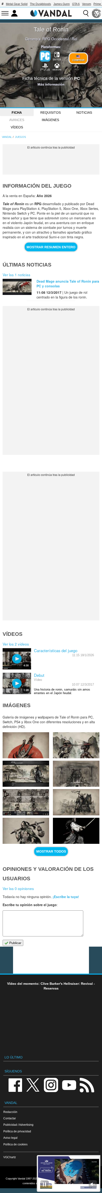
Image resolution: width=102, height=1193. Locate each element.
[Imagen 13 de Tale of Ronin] (76, 745)
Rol (74, 38)
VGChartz (9, 1157)
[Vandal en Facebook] (15, 1084)
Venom (86, 4)
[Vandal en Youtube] (69, 1084)
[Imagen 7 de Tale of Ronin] (76, 831)
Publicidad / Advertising (18, 1124)
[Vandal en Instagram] (51, 1084)
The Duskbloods (40, 4)
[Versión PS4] (45, 66)
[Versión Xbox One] (56, 66)
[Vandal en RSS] (86, 1084)
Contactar (9, 1118)
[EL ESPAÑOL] (96, 13)
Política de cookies (15, 1144)
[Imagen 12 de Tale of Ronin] (26, 774)
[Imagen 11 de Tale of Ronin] (76, 774)
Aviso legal (10, 1137)
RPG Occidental (55, 38)
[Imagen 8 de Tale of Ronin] (26, 831)
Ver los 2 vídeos (16, 643)
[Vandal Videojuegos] (51, 12)
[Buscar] (86, 13)
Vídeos (17, 127)
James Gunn (61, 4)
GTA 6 (76, 4)
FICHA (17, 112)
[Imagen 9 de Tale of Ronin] (76, 802)
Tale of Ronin (51, 29)
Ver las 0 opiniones (18, 888)
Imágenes (50, 120)
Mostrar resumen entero (51, 247)
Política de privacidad (17, 1131)
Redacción (10, 1111)
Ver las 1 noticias (16, 274)
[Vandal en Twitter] (33, 1084)
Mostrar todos (51, 851)
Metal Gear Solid (17, 4)
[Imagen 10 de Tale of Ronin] (26, 802)
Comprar (78, 60)
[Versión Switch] (56, 55)
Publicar (14, 943)
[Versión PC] (45, 56)
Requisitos (50, 112)
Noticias (84, 112)
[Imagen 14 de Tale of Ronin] (26, 745)
